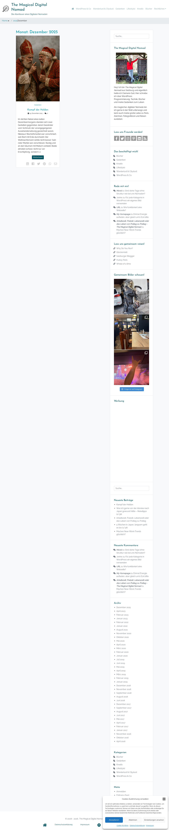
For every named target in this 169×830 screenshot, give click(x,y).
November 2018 (123, 689)
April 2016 (120, 741)
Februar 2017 (122, 726)
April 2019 (120, 670)
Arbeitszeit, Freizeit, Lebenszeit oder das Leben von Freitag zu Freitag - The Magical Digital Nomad (132, 224)
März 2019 (121, 674)
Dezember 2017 (123, 704)
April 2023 (120, 611)
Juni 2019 (120, 663)
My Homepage (123, 214)
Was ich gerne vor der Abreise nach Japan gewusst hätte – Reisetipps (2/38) (132, 511)
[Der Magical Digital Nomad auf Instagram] (127, 138)
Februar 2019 (122, 678)
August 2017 (122, 711)
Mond (119, 191)
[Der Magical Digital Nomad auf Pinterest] (133, 138)
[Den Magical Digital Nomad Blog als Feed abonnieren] (145, 138)
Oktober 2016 (122, 737)
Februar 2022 (122, 622)
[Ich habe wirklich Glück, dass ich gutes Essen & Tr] (131, 332)
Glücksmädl (121, 252)
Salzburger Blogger (125, 256)
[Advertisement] (131, 441)
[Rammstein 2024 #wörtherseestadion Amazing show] (131, 367)
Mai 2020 (120, 641)
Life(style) (131, 9)
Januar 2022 (121, 626)
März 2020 (121, 648)
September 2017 (123, 708)
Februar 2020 (122, 652)
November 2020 (123, 633)
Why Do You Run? (124, 248)
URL (118, 207)
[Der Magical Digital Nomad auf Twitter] (122, 138)
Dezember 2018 (123, 685)
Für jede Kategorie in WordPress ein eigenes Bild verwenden (130, 200)
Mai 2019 (120, 667)
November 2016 (123, 734)
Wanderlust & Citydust (103, 9)
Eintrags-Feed (122, 795)
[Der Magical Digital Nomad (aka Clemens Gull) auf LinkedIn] (139, 138)
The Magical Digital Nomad (29, 7)
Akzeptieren (114, 820)
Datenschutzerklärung (137, 825)
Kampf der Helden (37, 110)
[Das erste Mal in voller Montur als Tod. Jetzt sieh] (131, 296)
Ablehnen (133, 820)
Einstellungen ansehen (154, 820)
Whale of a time (123, 264)
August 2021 (122, 630)
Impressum (150, 825)
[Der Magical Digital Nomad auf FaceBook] (116, 138)
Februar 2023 (122, 615)
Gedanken (120, 9)
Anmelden (121, 791)
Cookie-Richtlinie (122, 825)
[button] (164, 799)
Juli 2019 (120, 659)
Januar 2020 (122, 656)
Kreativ (140, 9)
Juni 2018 (120, 700)
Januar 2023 (122, 618)
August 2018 (122, 697)
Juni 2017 (120, 715)
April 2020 (121, 644)
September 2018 (123, 693)
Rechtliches (159, 9)
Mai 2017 (120, 719)
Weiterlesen (38, 157)
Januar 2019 (121, 682)
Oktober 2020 (122, 637)
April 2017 (120, 723)
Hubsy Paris (121, 260)
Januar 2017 (121, 730)
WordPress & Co (83, 9)
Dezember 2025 (123, 607)
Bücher (148, 9)
